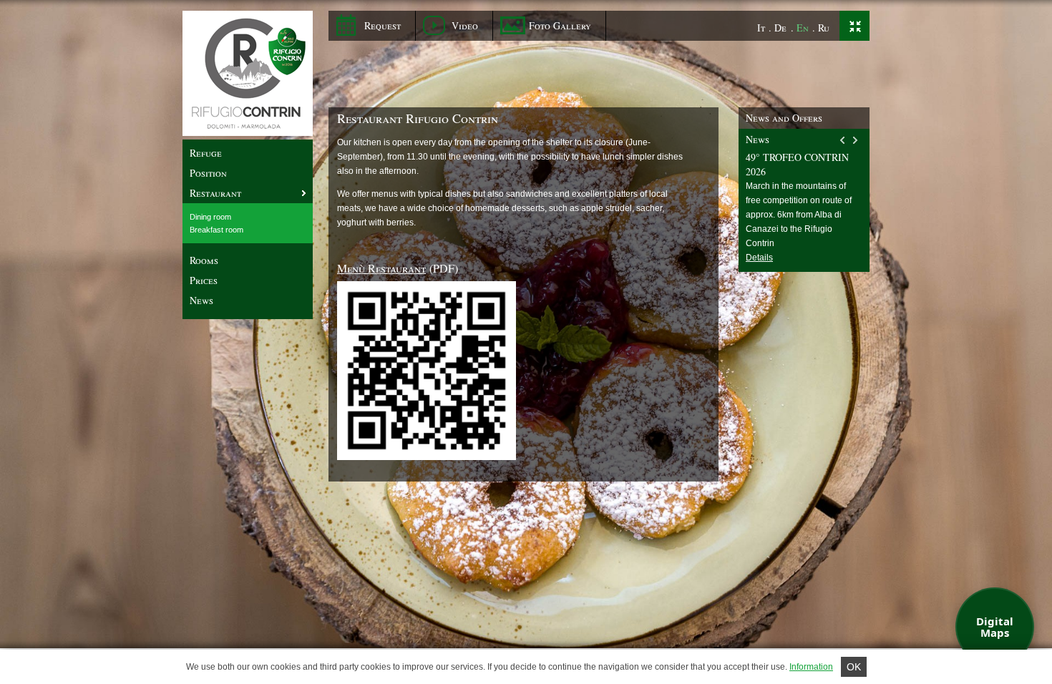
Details (759, 258)
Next (855, 140)
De (780, 27)
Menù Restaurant (381, 267)
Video (465, 25)
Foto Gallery (560, 25)
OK (854, 667)
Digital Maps (994, 627)
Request (382, 25)
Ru (823, 27)
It (761, 27)
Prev (843, 140)
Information (811, 667)
